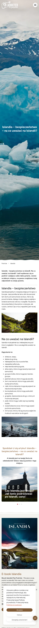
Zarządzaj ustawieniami (19, 620)
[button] (35, 5)
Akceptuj (19, 610)
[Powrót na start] (10, 5)
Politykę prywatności (14, 605)
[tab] (17, 504)
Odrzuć (19, 615)
